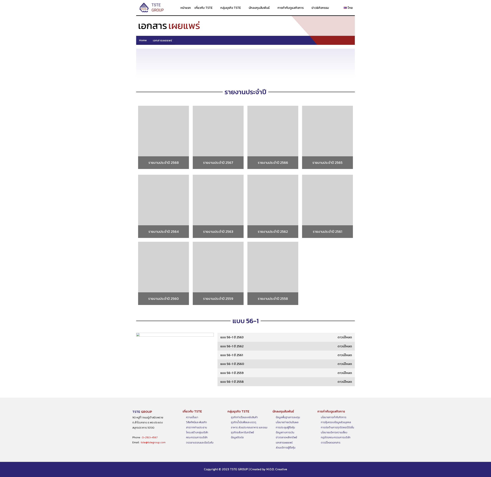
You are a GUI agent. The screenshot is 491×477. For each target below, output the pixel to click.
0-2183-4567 (150, 437)
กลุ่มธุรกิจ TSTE (230, 7)
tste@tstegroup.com (153, 442)
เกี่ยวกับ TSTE (203, 7)
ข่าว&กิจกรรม (320, 7)
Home (143, 40)
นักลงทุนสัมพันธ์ (259, 7)
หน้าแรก (185, 7)
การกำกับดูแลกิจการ (291, 7)
